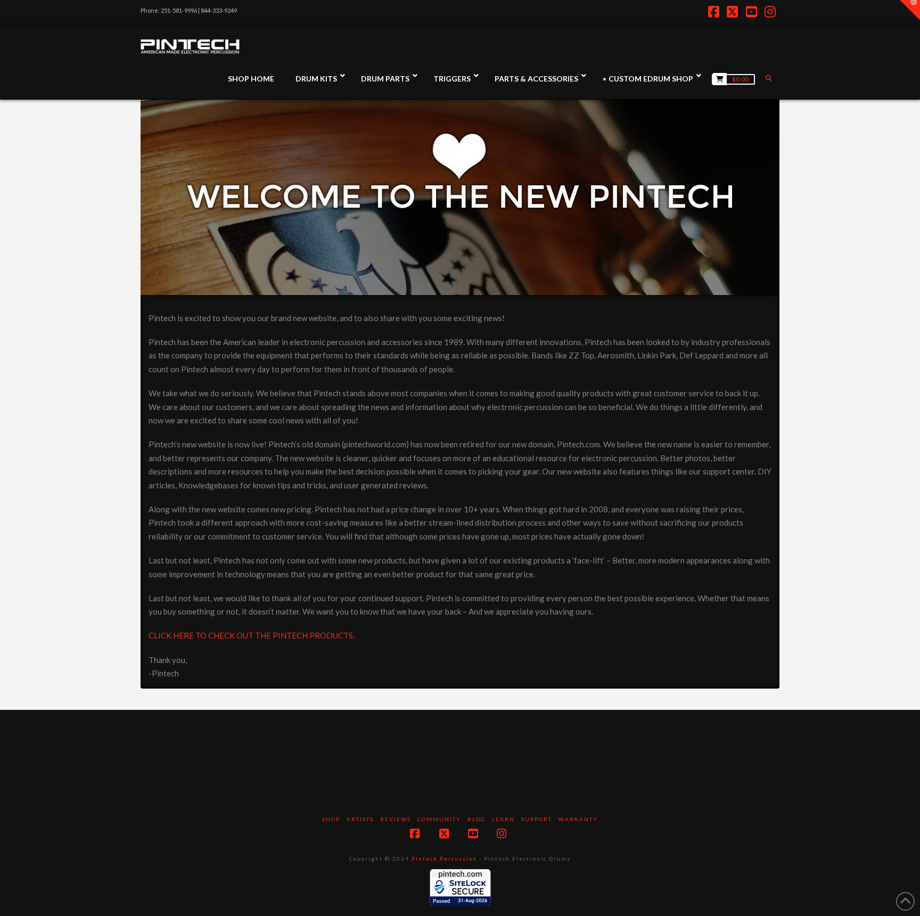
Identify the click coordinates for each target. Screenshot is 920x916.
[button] (910, 10)
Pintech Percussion (444, 858)
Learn (503, 819)
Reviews (395, 819)
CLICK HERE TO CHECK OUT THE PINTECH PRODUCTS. (252, 635)
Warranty (578, 819)
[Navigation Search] (770, 78)
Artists (360, 819)
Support (536, 819)
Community (439, 819)
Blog (476, 819)
